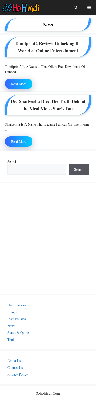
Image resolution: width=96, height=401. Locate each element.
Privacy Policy (17, 374)
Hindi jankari (16, 305)
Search (12, 161)
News (11, 325)
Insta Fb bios (16, 318)
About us (14, 360)
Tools (11, 339)
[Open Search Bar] (75, 7)
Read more (18, 83)
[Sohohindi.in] (21, 7)
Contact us (15, 367)
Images (12, 312)
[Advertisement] (48, 238)
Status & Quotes (18, 332)
